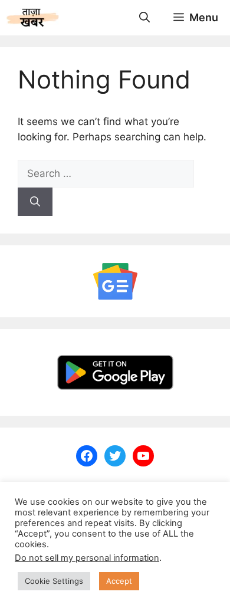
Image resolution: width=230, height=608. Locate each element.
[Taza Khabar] (33, 17)
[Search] (35, 202)
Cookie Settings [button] (54, 581)
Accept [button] (119, 581)
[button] (144, 17)
